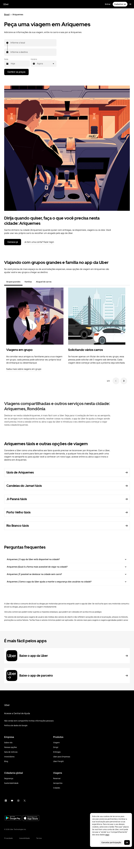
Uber (6, 4)
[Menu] (130, 4)
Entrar (108, 4)
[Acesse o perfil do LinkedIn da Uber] (6, 800)
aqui (107, 835)
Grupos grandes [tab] (13, 282)
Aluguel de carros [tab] (43, 282)
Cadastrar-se (120, 4)
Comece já (12, 242)
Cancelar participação (111, 842)
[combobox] (10, 42)
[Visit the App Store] (31, 818)
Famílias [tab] (28, 282)
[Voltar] (116, 380)
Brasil (7, 14)
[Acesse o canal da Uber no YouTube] (12, 800)
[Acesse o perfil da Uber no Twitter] (24, 800)
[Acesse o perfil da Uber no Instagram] (18, 800)
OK (127, 842)
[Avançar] (123, 380)
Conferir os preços (16, 72)
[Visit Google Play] (13, 818)
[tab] (56, 282)
